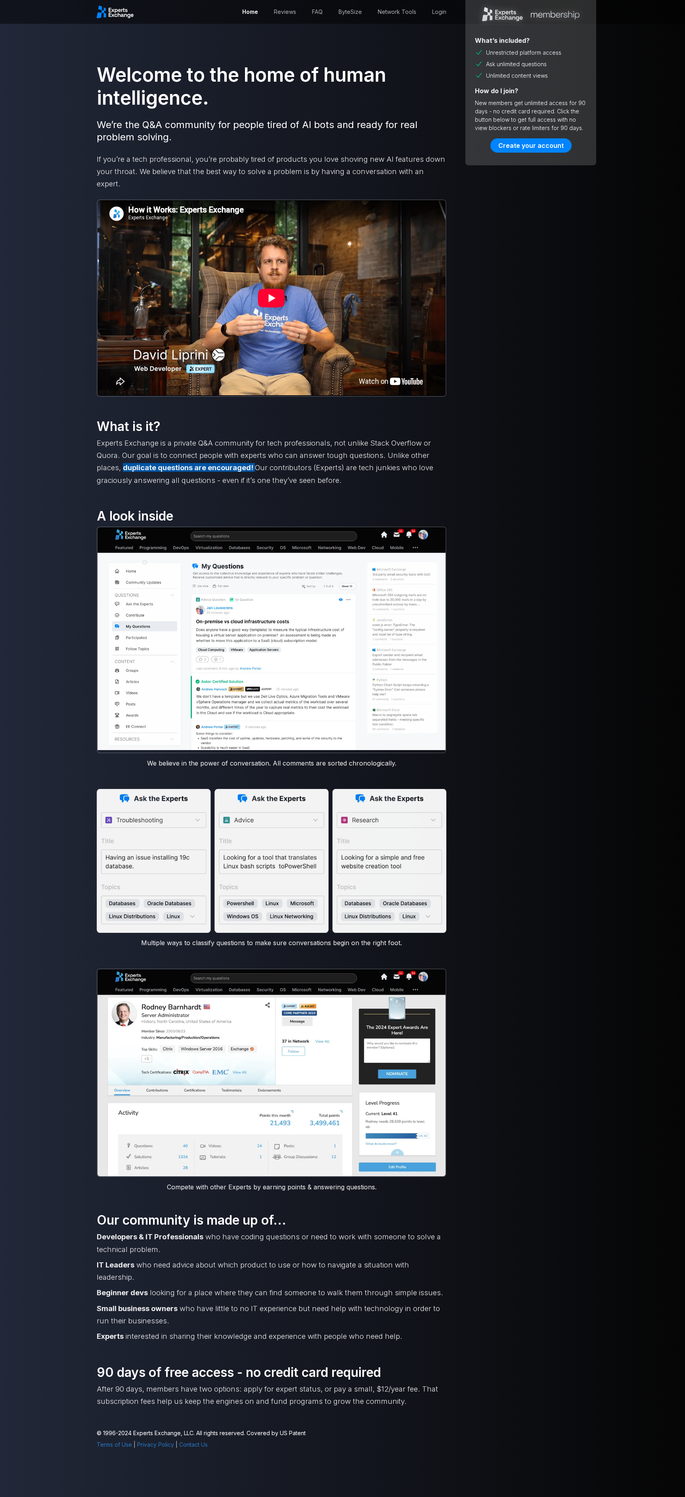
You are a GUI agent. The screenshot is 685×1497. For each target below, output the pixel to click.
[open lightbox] (272, 639)
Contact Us (193, 1444)
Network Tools (397, 11)
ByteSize (350, 11)
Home (250, 11)
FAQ (317, 11)
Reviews (285, 11)
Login (439, 11)
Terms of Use (114, 1444)
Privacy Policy (155, 1444)
